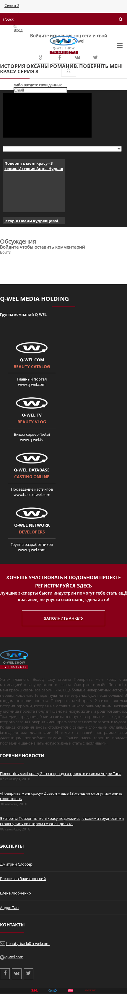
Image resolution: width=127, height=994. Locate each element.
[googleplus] (41, 57)
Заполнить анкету (63, 618)
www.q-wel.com (31, 384)
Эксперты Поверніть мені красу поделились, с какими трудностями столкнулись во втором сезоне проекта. (62, 821)
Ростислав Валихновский (23, 878)
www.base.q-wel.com (32, 494)
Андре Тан (9, 907)
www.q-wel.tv (31, 439)
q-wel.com (14, 956)
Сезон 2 (11, 5)
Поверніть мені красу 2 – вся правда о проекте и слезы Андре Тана (60, 773)
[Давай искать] (121, 19)
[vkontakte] (77, 57)
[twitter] (95, 57)
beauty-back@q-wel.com (28, 943)
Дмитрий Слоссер (16, 864)
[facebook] (59, 57)
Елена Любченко (15, 893)
